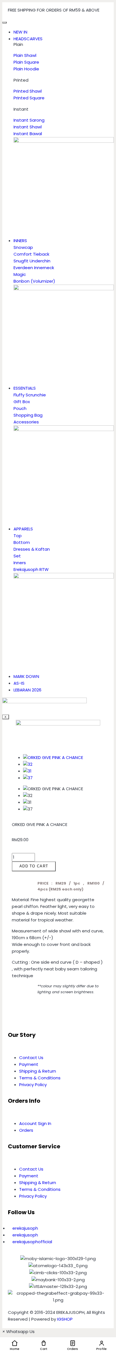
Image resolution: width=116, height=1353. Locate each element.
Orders (26, 1130)
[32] (27, 764)
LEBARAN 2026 (27, 690)
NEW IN (20, 32)
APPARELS (23, 529)
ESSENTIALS (25, 388)
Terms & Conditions (40, 1078)
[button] (13, 1013)
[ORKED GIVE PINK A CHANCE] (53, 757)
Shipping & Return (37, 1071)
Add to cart (33, 866)
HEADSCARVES (28, 39)
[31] (27, 771)
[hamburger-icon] (4, 22)
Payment (28, 1064)
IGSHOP (65, 1319)
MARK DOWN (26, 676)
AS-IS (19, 683)
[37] (28, 778)
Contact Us (31, 1057)
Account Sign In (35, 1123)
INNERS (20, 241)
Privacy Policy (33, 1085)
